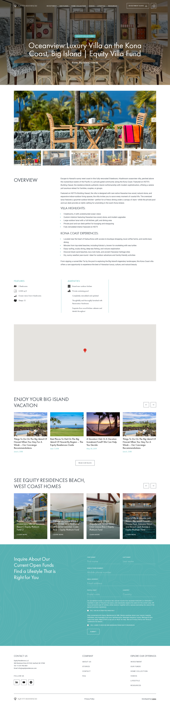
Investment (52, 6)
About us (86, 662)
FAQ (84, 676)
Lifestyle (101, 6)
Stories (86, 666)
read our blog (85, 463)
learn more (22, 534)
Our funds (64, 6)
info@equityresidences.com (27, 668)
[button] (146, 404)
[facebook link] (16, 682)
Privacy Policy (89, 699)
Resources (112, 6)
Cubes (154, 699)
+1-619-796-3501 (22, 666)
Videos (91, 6)
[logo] (25, 6)
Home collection (78, 6)
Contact (86, 671)
